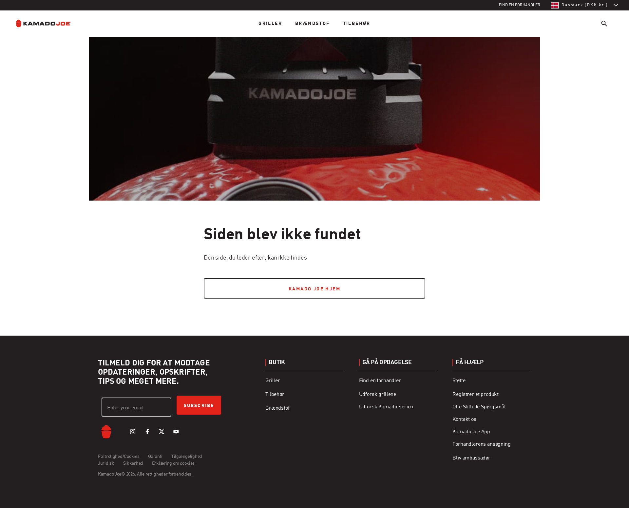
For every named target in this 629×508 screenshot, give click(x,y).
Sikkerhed (133, 463)
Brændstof (312, 23)
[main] (314, 154)
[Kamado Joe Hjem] (48, 23)
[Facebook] (147, 432)
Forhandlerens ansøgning (481, 444)
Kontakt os (464, 419)
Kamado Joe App (471, 432)
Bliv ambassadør (471, 458)
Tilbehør (357, 23)
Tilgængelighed (186, 456)
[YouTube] (176, 432)
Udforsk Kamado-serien (386, 407)
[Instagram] (133, 432)
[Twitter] (161, 432)
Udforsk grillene (377, 394)
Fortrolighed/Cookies (118, 456)
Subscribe (199, 405)
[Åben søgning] (604, 23)
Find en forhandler (380, 380)
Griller (270, 23)
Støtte (458, 380)
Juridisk (106, 463)
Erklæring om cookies (173, 463)
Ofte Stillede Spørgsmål (478, 407)
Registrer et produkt (475, 394)
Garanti (155, 456)
